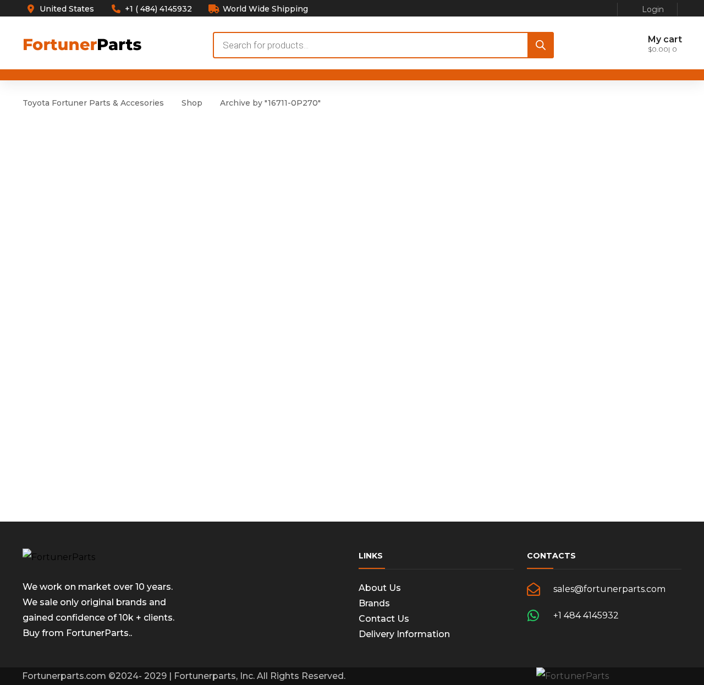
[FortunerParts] (59, 557)
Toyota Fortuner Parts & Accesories (93, 103)
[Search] (540, 45)
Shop (192, 103)
